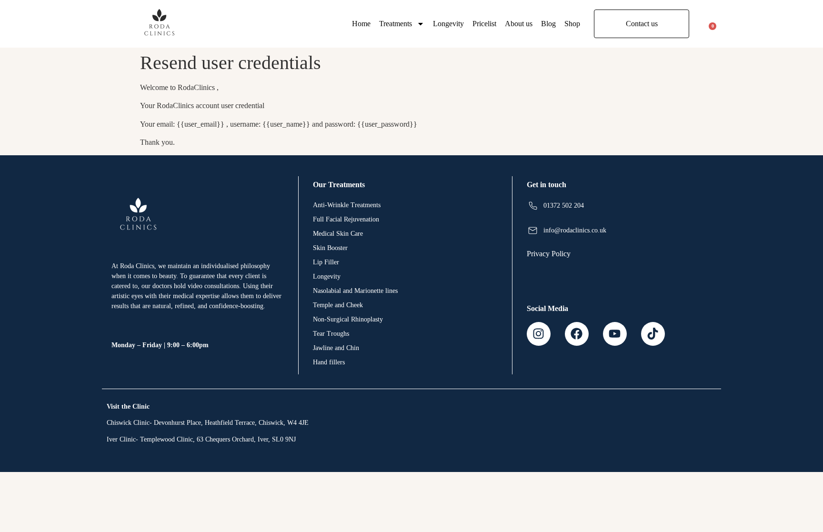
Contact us (642, 24)
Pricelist (484, 24)
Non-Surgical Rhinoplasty (348, 319)
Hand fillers (329, 362)
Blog (548, 24)
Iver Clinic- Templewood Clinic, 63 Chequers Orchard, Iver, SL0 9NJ (201, 439)
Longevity (448, 24)
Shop (572, 24)
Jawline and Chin (336, 347)
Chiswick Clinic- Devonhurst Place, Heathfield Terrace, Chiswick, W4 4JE (208, 422)
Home (361, 24)
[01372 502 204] (533, 205)
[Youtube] (615, 334)
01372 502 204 (563, 205)
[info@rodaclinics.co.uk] (533, 231)
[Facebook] (577, 334)
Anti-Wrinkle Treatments (347, 205)
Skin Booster (330, 247)
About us (518, 24)
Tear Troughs (331, 333)
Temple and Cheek (338, 305)
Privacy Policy (549, 254)
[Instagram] (539, 334)
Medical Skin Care (338, 233)
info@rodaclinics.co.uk (574, 230)
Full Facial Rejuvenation (346, 219)
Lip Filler (326, 262)
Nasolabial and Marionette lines (355, 290)
